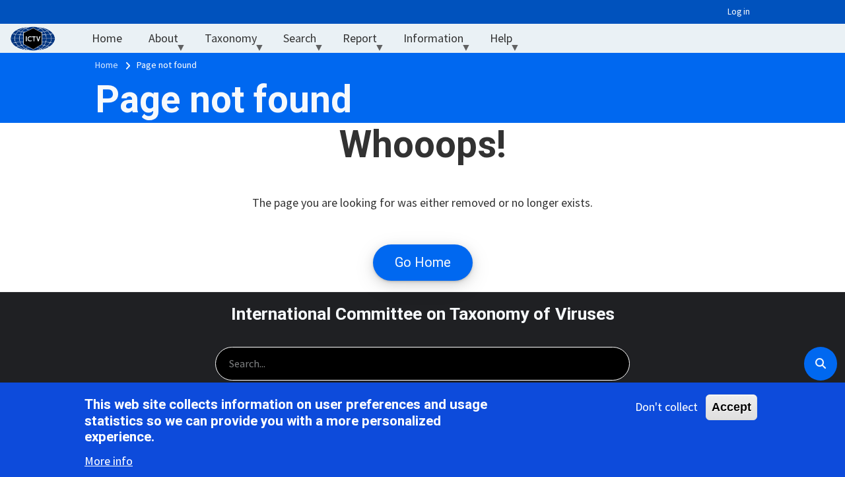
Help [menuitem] (507, 41)
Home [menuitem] (107, 38)
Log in (738, 11)
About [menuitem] (170, 41)
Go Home (423, 262)
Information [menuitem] (440, 41)
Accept (731, 407)
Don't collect (666, 406)
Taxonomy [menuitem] (237, 41)
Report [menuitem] (366, 41)
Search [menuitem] (306, 41)
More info (108, 460)
